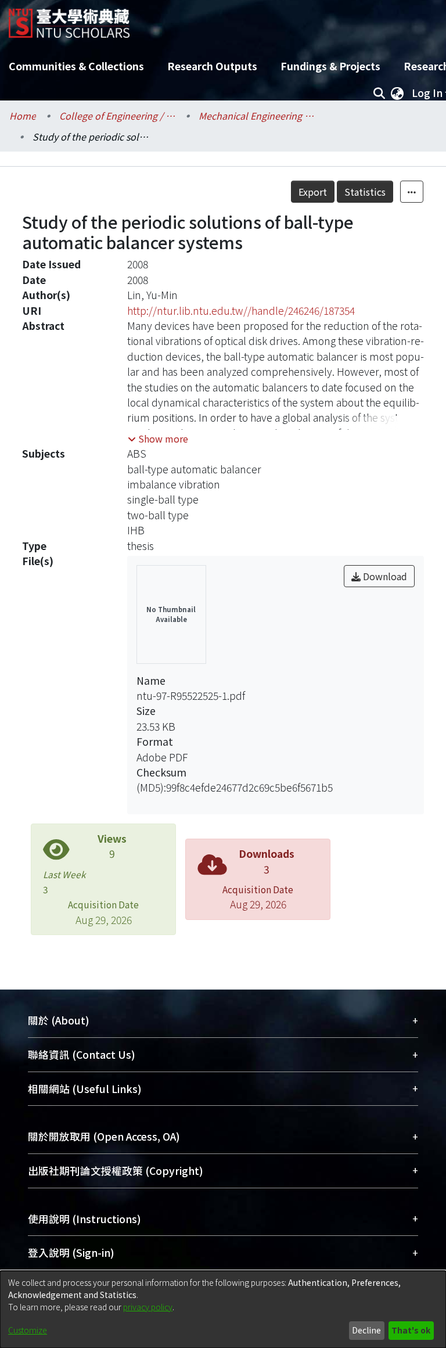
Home (22, 116)
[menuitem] (397, 92)
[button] (158, 438)
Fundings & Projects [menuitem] (330, 66)
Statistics (365, 192)
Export (312, 192)
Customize (27, 1330)
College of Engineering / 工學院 (117, 116)
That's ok (410, 1330)
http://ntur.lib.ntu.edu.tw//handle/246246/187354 (241, 310)
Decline (366, 1330)
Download (384, 576)
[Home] (69, 19)
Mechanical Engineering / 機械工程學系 (257, 116)
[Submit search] (379, 93)
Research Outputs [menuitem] (212, 66)
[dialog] (223, 1309)
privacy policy (147, 1307)
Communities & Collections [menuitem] (76, 66)
